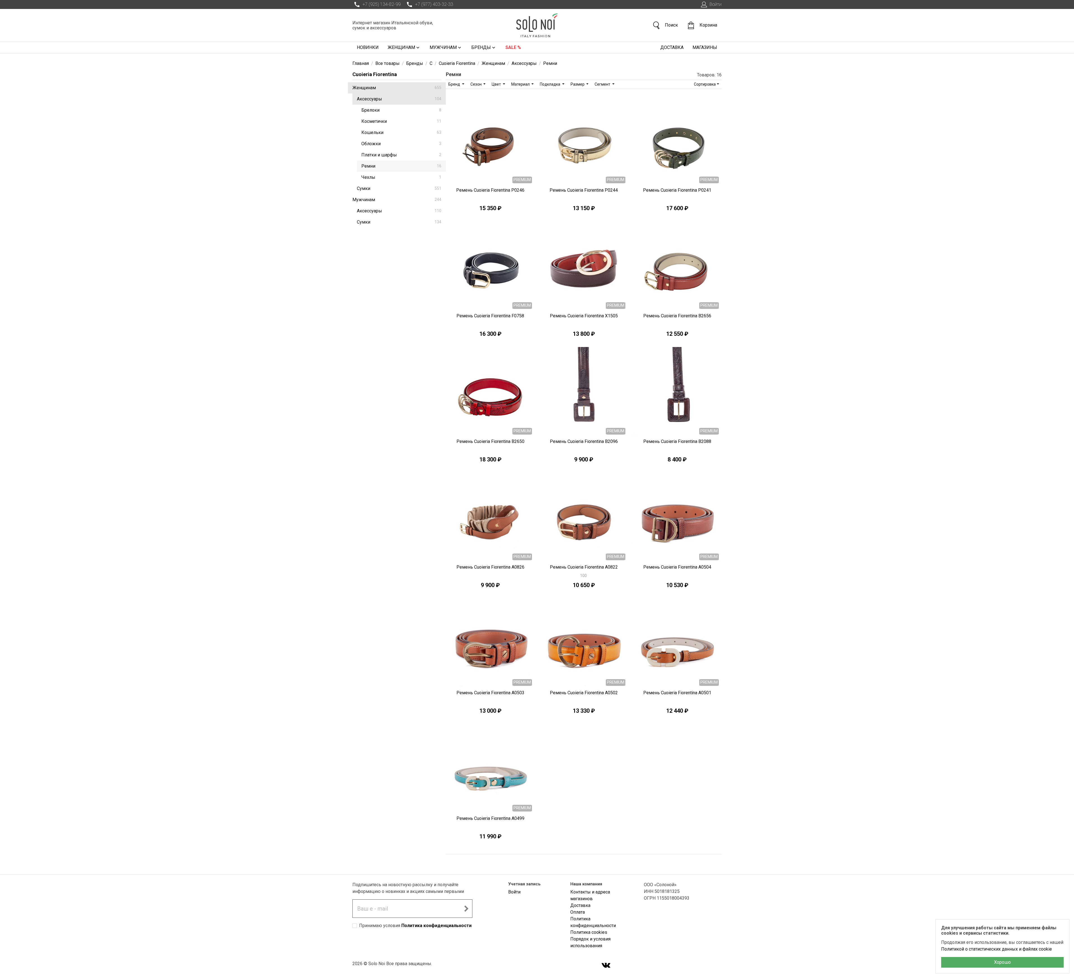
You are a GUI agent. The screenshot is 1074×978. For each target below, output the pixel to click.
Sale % (513, 47)
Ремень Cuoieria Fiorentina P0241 (677, 190)
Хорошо (1002, 962)
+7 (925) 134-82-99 (381, 4)
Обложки (401, 143)
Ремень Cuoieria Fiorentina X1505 (584, 315)
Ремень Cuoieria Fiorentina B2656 (677, 315)
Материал (521, 84)
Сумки (399, 188)
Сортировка (705, 84)
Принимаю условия (415, 925)
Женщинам (401, 47)
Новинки (368, 47)
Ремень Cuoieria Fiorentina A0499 (490, 818)
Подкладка (550, 84)
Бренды (481, 47)
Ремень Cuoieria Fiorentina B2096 (584, 441)
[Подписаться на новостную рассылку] (466, 908)
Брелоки (401, 110)
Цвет (497, 84)
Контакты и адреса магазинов (590, 895)
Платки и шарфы (401, 155)
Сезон (476, 84)
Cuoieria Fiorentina (374, 74)
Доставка (672, 47)
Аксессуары (399, 99)
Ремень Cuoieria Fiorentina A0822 (584, 567)
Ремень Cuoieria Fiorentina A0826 (490, 567)
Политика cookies (588, 932)
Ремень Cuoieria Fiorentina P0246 (490, 190)
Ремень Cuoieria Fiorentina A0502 (584, 692)
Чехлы (401, 177)
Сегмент (603, 84)
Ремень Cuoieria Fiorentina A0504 (677, 567)
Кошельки (401, 132)
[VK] (606, 965)
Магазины (705, 47)
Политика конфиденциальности (436, 925)
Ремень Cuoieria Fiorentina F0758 (490, 315)
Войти (716, 4)
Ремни (401, 166)
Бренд (454, 84)
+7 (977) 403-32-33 (434, 4)
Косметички (401, 121)
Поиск (671, 25)
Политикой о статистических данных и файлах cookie (996, 949)
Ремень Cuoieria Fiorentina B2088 (677, 441)
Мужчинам (443, 47)
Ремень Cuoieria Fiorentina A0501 (677, 692)
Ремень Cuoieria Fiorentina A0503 (490, 692)
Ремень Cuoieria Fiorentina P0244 (584, 190)
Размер (578, 84)
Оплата (577, 912)
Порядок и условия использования (590, 942)
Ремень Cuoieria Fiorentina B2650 (490, 441)
